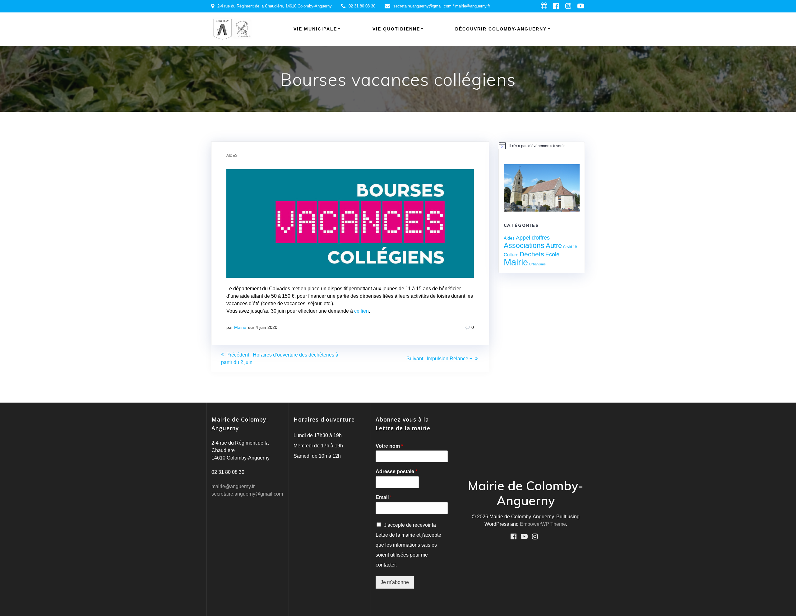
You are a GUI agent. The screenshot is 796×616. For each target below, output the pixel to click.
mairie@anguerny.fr (233, 486)
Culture (511, 254)
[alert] (542, 145)
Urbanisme (537, 264)
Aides (232, 155)
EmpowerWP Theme (543, 524)
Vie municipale (315, 28)
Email (384, 497)
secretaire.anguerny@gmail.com (247, 494)
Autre (554, 246)
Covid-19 (570, 247)
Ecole (552, 254)
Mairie (240, 327)
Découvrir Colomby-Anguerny (501, 28)
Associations (524, 245)
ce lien (361, 311)
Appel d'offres (533, 238)
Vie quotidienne (396, 28)
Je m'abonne (395, 582)
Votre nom (389, 446)
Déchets (532, 254)
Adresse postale (396, 471)
